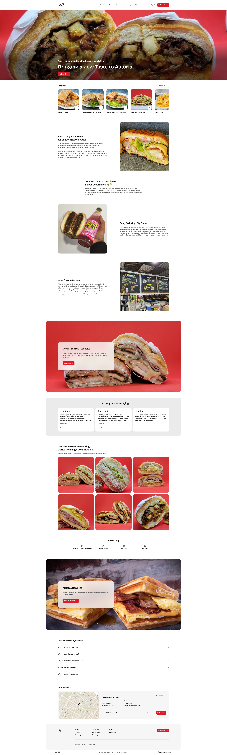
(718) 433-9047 (128, 703)
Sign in (153, 5)
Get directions (160, 696)
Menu (111, 5)
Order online (161, 713)
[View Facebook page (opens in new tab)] (56, 752)
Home (77, 730)
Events (118, 5)
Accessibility (92, 744)
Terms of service (80, 744)
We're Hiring (127, 5)
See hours (150, 713)
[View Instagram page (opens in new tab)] (59, 752)
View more (63, 423)
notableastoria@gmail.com (132, 706)
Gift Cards (137, 5)
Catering (78, 735)
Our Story (103, 5)
